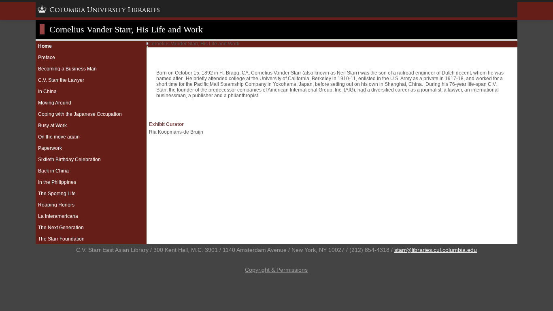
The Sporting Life (57, 193)
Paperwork (50, 148)
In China (47, 91)
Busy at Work (52, 125)
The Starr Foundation (61, 239)
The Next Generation (61, 227)
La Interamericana (58, 216)
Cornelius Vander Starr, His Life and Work (126, 29)
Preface (46, 57)
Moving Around (54, 103)
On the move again (59, 137)
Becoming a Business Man (67, 69)
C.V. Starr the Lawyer (61, 80)
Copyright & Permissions (276, 269)
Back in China (53, 171)
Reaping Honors (56, 205)
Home (45, 46)
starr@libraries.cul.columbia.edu (435, 250)
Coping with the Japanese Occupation (80, 114)
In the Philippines (57, 182)
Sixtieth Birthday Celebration (69, 159)
